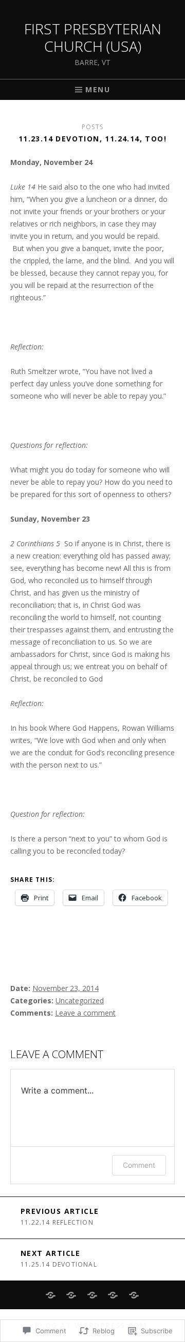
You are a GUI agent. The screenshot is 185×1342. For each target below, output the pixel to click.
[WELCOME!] (51, 1295)
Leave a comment (85, 1013)
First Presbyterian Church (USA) (92, 37)
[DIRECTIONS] (93, 1295)
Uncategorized (79, 1000)
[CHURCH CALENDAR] (134, 1295)
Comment (139, 1165)
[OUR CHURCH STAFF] (113, 1295)
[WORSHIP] (72, 1295)
